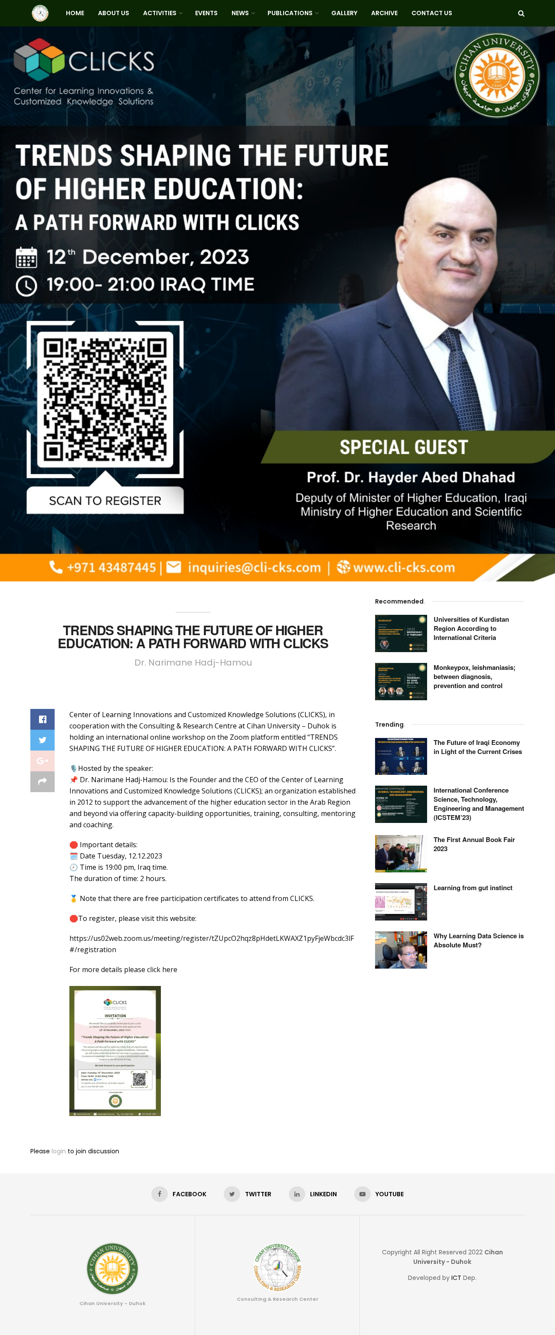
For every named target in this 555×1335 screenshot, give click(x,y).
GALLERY (344, 13)
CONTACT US (431, 13)
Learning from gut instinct (473, 887)
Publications (290, 13)
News (240, 13)
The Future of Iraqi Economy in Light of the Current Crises (478, 747)
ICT (456, 1277)
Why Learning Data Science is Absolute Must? (479, 940)
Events (206, 13)
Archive (384, 13)
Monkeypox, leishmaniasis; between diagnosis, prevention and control (475, 676)
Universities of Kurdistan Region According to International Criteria (471, 628)
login (59, 1151)
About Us (113, 13)
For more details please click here (123, 969)
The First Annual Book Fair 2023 (474, 844)
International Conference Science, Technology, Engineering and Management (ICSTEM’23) (479, 803)
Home (75, 13)
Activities (159, 13)
